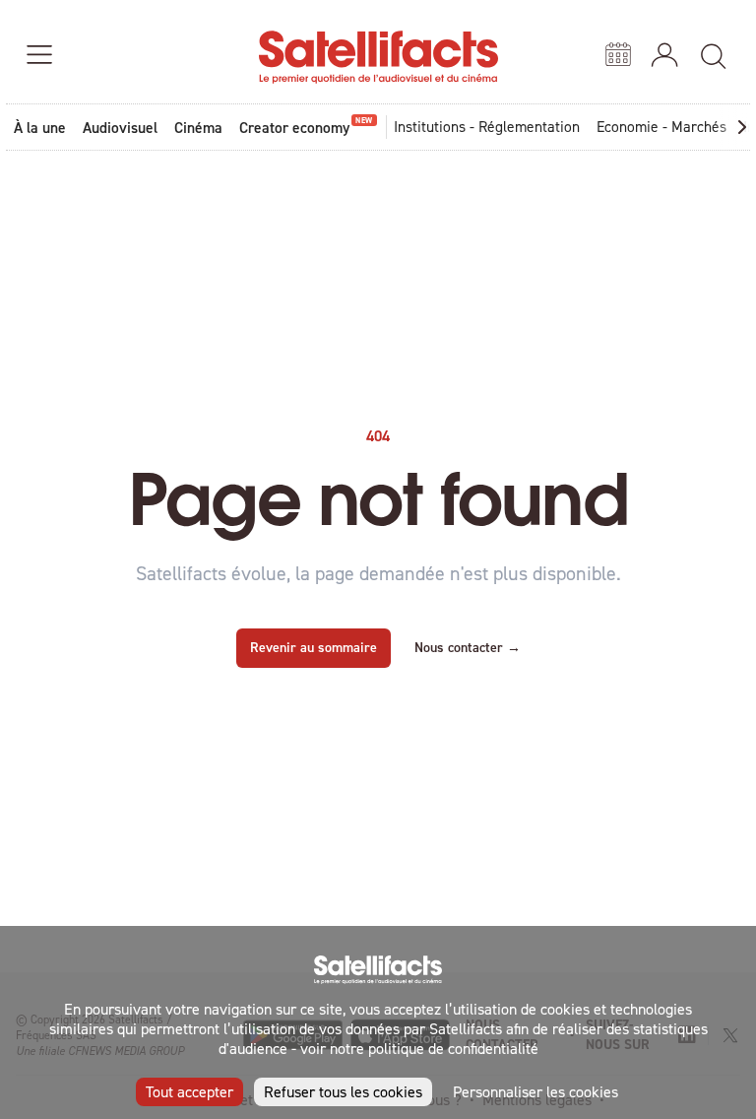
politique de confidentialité (453, 1048)
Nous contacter (467, 647)
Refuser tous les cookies (343, 1091)
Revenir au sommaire (313, 647)
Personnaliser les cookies (535, 1091)
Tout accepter (189, 1091)
